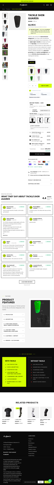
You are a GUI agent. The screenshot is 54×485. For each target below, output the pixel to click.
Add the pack (40, 154)
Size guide (50, 59)
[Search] (44, 5)
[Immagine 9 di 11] (5, 65)
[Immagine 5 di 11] (5, 40)
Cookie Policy (31, 455)
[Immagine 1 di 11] (5, 16)
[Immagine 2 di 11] (5, 22)
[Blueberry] (46, 71)
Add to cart (45, 85)
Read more (5, 235)
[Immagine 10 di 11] (5, 71)
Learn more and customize (30, 482)
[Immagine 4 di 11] (5, 34)
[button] (17, 21)
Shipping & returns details (34, 97)
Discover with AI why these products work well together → (39, 128)
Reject (40, 482)
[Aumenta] (35, 85)
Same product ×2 (45, 110)
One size (31, 62)
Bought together (35, 110)
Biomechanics (31, 443)
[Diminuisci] (29, 85)
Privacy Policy (31, 453)
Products (8, 9)
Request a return (32, 449)
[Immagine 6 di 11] (5, 46)
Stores (29, 441)
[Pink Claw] (38, 71)
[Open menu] (3, 5)
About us (30, 445)
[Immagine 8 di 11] (5, 59)
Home (3, 9)
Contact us (30, 438)
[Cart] (51, 5)
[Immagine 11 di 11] (5, 77)
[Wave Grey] (38, 78)
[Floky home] (23, 5)
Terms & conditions (32, 451)
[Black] (31, 71)
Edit (40, 133)
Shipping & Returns (32, 447)
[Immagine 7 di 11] (5, 52)
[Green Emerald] (31, 78)
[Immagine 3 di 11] (5, 28)
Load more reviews (27, 282)
